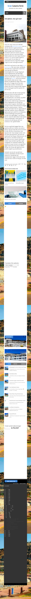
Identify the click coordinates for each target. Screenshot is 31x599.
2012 (7, 532)
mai (8, 515)
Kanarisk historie (10, 529)
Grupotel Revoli (12, 413)
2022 (7, 495)
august (8, 511)
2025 (7, 491)
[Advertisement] (15, 249)
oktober (9, 508)
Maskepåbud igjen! (20, 183)
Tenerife (13, 586)
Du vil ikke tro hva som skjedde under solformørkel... (15, 522)
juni (8, 513)
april (8, 516)
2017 (7, 501)
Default (10, 203)
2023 (7, 493)
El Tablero (9, 525)
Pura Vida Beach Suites (14, 387)
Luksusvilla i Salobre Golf (12, 526)
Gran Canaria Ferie (11, 481)
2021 (7, 496)
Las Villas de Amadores (14, 407)
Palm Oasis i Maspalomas (12, 528)
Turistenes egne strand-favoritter (16, 380)
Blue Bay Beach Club (11, 520)
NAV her (13, 78)
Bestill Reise (15, 483)
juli (8, 512)
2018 (7, 500)
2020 (7, 497)
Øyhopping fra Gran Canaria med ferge (17, 367)
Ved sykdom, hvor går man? (13, 519)
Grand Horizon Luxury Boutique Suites (17, 400)
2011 (7, 533)
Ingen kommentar (11, 21)
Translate (15, 267)
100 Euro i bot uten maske (10, 199)
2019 (7, 499)
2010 (7, 534)
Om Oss (17, 586)
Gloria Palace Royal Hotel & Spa (16, 393)
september (9, 509)
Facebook (21, 203)
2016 (7, 503)
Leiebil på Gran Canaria (12, 524)
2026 (7, 489)
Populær (9, 365)
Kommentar (23, 365)
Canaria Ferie (15, 5)
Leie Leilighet (9, 336)
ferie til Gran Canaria (16, 46)
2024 (7, 492)
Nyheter (15, 364)
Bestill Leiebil (23, 483)
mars (8, 517)
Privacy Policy (7, 586)
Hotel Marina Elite (13, 373)
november (9, 507)
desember (9, 505)
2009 (7, 536)
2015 (7, 504)
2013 (7, 530)
